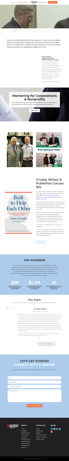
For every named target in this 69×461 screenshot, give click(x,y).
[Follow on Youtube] (57, 429)
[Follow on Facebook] (52, 429)
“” (49, 197)
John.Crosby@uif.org (46, 344)
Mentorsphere (42, 2)
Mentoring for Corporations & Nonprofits (34, 97)
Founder (23, 431)
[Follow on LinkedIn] (60, 429)
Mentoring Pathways (22, 2)
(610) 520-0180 (39, 431)
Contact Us (53, 2)
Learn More (34, 110)
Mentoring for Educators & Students (25, 435)
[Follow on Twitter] (54, 429)
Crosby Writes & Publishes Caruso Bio (50, 183)
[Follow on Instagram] (52, 432)
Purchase (41, 242)
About (13, 2)
